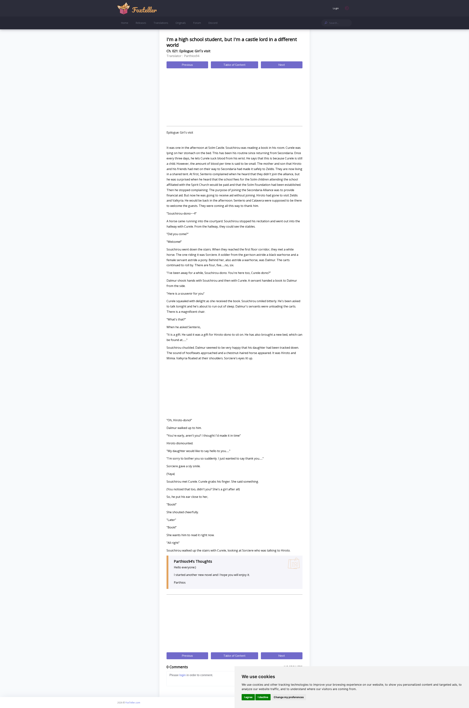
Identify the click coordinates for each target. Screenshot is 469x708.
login (182, 675)
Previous (187, 65)
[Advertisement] (234, 97)
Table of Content (234, 65)
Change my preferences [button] (289, 697)
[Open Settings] (347, 8)
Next (281, 65)
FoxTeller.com (132, 702)
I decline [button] (263, 697)
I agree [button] (248, 697)
